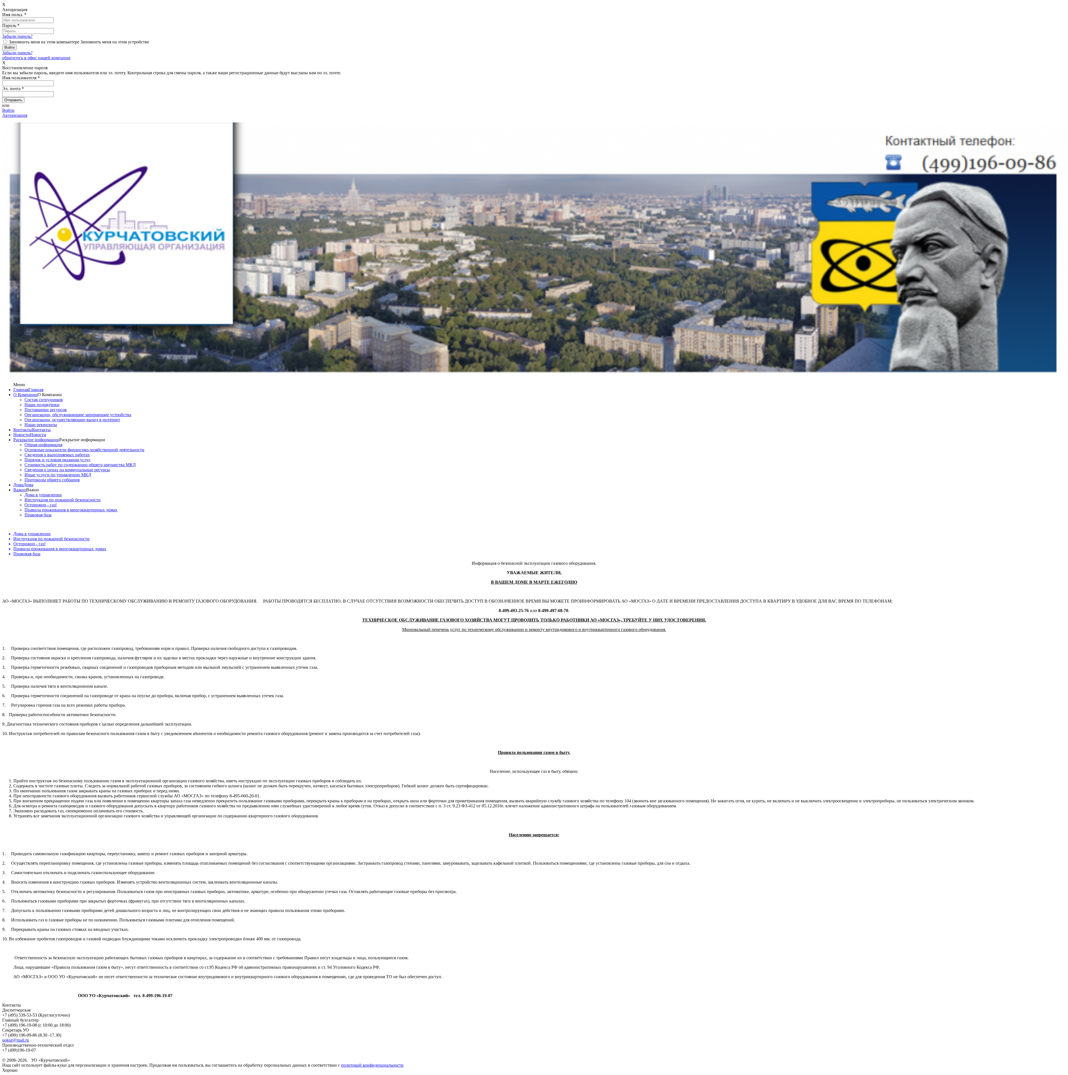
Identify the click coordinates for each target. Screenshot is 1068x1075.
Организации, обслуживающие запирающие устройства (77, 414)
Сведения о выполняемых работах (57, 454)
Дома (18, 484)
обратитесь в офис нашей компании (36, 57)
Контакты (22, 429)
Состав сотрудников (43, 399)
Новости (21, 434)
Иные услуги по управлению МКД (57, 474)
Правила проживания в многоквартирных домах (70, 509)
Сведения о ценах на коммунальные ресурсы (67, 469)
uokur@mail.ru (15, 1040)
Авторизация (14, 115)
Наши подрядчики (42, 404)
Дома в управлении (43, 494)
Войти (8, 110)
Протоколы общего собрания (52, 479)
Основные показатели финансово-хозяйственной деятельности (84, 449)
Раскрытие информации (36, 439)
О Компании (25, 394)
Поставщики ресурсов (45, 409)
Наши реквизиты (40, 424)
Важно (19, 489)
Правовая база (37, 514)
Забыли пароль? (17, 36)
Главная (20, 389)
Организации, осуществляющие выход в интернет (72, 419)
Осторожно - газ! (40, 504)
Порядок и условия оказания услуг (57, 459)
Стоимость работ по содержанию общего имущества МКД (80, 464)
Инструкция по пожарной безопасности (62, 499)
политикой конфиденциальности (372, 1065)
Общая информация (43, 444)
